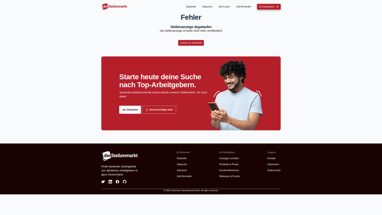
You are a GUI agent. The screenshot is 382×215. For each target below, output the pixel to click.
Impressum (273, 164)
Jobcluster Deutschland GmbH (185, 190)
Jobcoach (182, 170)
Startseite (191, 6)
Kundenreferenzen (229, 170)
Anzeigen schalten (229, 158)
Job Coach (224, 6)
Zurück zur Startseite (191, 43)
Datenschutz (274, 170)
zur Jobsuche (130, 109)
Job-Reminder (243, 6)
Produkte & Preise (229, 164)
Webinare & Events (229, 176)
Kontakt (271, 158)
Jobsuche (207, 6)
